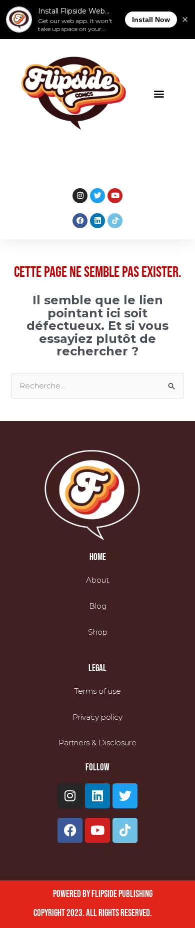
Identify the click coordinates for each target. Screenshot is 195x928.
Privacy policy (97, 717)
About (97, 580)
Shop (98, 632)
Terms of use (97, 691)
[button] (158, 93)
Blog (97, 606)
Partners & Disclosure (97, 742)
